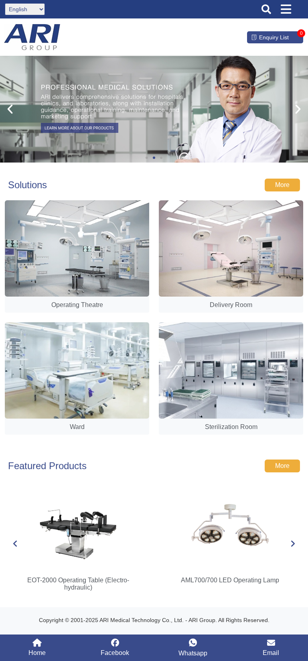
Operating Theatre (77, 304)
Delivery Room (231, 304)
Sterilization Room (231, 426)
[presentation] (15, 544)
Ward (77, 426)
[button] (266, 9)
